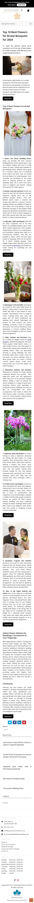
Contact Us (4, 851)
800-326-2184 (8, 827)
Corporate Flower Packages (10, 849)
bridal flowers (16, 245)
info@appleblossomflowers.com (14, 831)
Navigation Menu (8, 24)
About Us (4, 842)
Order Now (21, 5)
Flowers (5, 803)
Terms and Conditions (8, 844)
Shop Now (8, 98)
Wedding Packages (7, 846)
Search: (5, 726)
